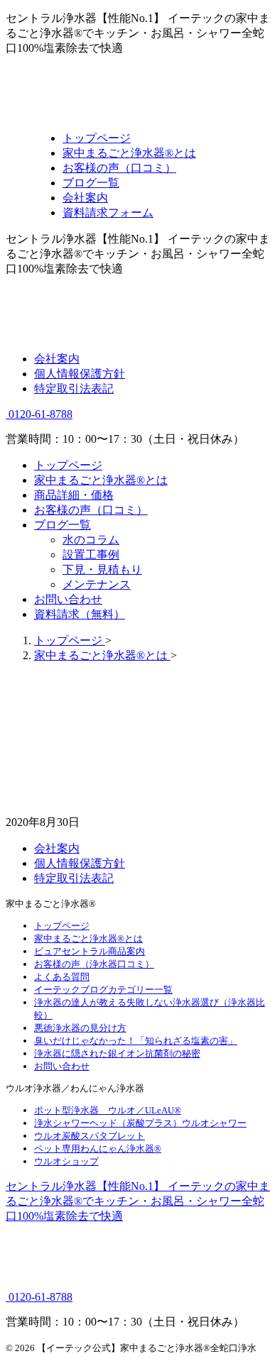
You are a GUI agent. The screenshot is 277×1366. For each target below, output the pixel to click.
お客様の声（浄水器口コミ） (94, 964)
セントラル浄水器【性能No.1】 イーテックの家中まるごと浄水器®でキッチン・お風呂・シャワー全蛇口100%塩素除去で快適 (138, 1201)
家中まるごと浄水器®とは (101, 480)
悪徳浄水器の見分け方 (80, 1028)
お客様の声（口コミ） (91, 510)
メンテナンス (97, 584)
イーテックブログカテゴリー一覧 (103, 989)
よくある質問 (61, 976)
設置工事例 (91, 555)
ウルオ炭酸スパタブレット (89, 1135)
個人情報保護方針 (79, 374)
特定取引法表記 (74, 388)
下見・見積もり (102, 569)
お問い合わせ (68, 599)
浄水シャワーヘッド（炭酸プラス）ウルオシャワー (140, 1123)
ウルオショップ (66, 1161)
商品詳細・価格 (74, 495)
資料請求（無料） (79, 614)
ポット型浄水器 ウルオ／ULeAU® (107, 1110)
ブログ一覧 (62, 525)
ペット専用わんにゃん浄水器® (97, 1148)
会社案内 (57, 359)
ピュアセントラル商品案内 (89, 951)
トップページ (68, 465)
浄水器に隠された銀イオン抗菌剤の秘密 (117, 1053)
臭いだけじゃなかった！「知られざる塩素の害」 (135, 1040)
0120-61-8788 (39, 414)
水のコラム (91, 540)
